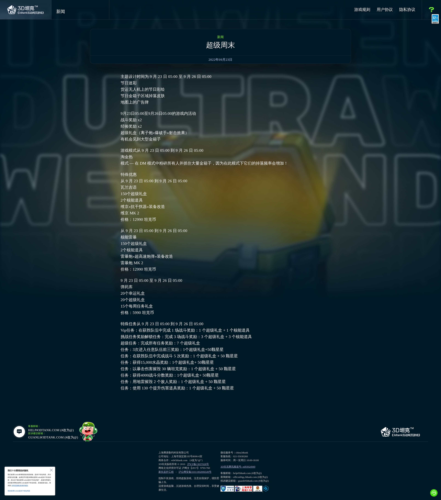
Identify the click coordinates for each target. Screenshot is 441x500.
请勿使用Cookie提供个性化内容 (19, 491)
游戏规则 (362, 9)
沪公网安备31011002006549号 (195, 471)
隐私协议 (407, 9)
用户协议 (385, 9)
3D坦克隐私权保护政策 (19, 485)
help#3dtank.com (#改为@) (51, 430)
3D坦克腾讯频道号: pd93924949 (237, 466)
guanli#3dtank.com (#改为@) (53, 437)
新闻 (60, 11)
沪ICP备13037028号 (198, 464)
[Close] (51, 470)
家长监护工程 (166, 471)
